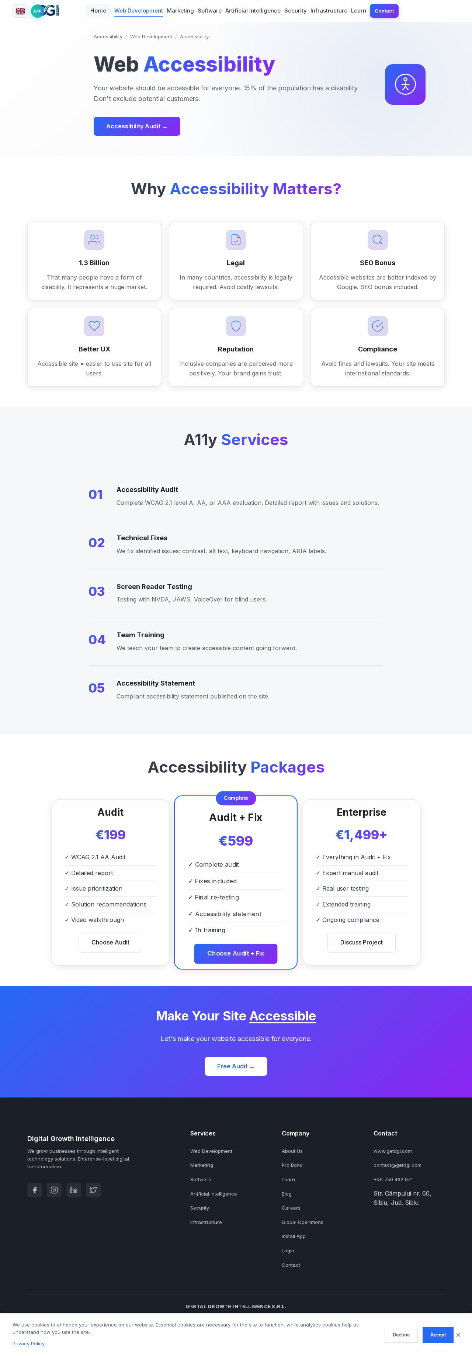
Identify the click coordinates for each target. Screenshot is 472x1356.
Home (98, 10)
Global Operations (302, 1222)
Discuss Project (361, 942)
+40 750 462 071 (393, 1179)
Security (295, 10)
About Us (292, 1151)
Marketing (180, 10)
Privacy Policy (29, 1343)
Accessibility (108, 36)
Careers (291, 1208)
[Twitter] (93, 1190)
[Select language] (20, 11)
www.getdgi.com (393, 1151)
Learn (358, 10)
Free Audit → (236, 1066)
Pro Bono (292, 1165)
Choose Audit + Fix (236, 953)
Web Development (138, 10)
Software (210, 10)
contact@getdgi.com (397, 1165)
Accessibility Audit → (137, 126)
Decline (401, 1335)
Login (288, 1250)
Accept (438, 1335)
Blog (287, 1194)
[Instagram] (54, 1190)
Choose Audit (110, 942)
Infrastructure (328, 10)
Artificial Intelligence (253, 10)
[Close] (458, 1335)
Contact (384, 11)
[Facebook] (34, 1190)
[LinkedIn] (73, 1190)
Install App (294, 1236)
